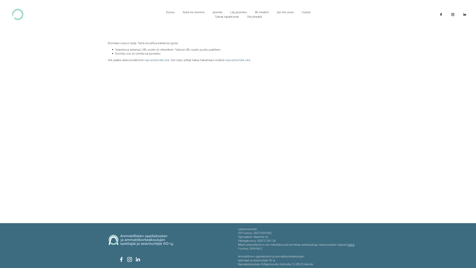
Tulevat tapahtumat (227, 16)
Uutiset (306, 12)
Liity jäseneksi (238, 12)
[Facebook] (441, 14)
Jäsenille (217, 12)
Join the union (285, 12)
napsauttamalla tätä (156, 60)
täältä (350, 244)
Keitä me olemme (194, 12)
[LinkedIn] (465, 14)
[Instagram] (453, 14)
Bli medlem (262, 12)
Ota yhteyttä (254, 16)
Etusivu (170, 12)
